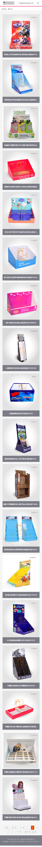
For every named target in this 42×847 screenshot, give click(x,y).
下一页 (19, 832)
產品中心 (10, 9)
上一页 (22, 828)
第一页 (14, 828)
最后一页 (27, 832)
